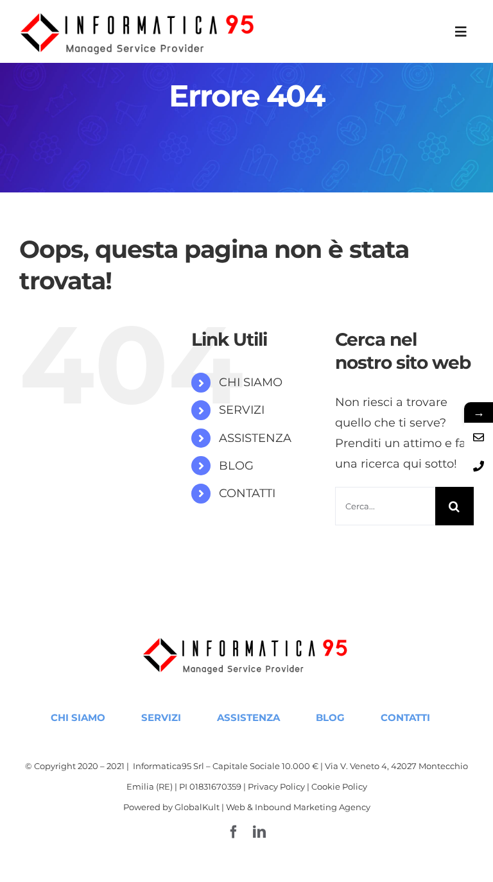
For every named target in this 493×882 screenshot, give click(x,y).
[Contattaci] (478, 437)
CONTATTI (247, 493)
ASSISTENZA (255, 438)
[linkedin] (259, 832)
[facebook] (233, 832)
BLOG (236, 466)
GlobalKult (197, 807)
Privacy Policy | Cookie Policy (307, 786)
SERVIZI (241, 410)
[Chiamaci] (478, 466)
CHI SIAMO (250, 382)
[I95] (138, 13)
